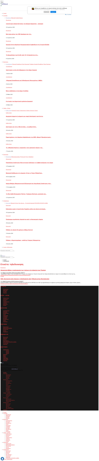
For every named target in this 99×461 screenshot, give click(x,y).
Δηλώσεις (5, 304)
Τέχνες (4, 330)
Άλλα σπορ (5, 359)
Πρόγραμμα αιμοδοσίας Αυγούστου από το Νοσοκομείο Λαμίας (24, 219)
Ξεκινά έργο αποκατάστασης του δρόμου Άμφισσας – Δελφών (24, 24)
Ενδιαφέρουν (6, 200)
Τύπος (4, 320)
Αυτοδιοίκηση (9, 66)
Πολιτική (5, 311)
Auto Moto (5, 358)
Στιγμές (4, 300)
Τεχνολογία (5, 343)
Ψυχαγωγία (5, 329)
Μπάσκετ (5, 354)
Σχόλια (4, 305)
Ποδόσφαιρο (6, 349)
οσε (7, 275)
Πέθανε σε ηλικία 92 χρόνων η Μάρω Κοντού (19, 230)
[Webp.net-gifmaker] (25, 10)
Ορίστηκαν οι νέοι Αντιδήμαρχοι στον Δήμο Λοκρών (21, 70)
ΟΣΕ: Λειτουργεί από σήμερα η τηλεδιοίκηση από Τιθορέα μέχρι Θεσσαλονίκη (25, 279)
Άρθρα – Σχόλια (6, 108)
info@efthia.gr (15, 368)
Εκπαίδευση (5, 313)
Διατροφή (5, 344)
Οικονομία (5, 315)
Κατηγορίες (5, 62)
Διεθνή (7, 353)
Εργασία (5, 318)
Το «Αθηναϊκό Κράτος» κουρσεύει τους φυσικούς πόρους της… (24, 147)
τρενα (29, 275)
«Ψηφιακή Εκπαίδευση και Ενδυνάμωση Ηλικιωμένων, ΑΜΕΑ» (24, 80)
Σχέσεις (5, 339)
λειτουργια (8, 283)
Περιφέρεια (8, 20)
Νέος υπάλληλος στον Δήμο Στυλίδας (17, 91)
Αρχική (4, 13)
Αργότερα (46, 12)
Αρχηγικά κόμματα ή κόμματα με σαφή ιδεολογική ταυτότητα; (24, 116)
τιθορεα (26, 283)
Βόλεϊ (4, 355)
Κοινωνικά (8, 205)
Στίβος (4, 356)
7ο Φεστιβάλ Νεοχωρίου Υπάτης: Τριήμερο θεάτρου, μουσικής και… (26, 194)
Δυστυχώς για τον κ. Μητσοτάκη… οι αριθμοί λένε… (21, 127)
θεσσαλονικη (3, 283)
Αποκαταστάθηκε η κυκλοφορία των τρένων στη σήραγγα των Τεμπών (23, 270)
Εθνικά (7, 352)
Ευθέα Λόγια (9, 112)
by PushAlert (68, 14)
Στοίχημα (5, 360)
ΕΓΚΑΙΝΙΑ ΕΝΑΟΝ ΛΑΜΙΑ (9, 341)
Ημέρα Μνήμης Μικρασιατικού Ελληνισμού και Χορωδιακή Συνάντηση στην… (28, 183)
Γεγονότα (5, 15)
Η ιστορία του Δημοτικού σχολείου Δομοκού (19, 101)
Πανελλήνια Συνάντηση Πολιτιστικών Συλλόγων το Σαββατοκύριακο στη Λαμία (29, 162)
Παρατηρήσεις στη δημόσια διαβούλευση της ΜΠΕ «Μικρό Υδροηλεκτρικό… (28, 137)
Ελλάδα (2, 276)
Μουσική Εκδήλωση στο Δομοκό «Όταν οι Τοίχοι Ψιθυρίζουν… (24, 173)
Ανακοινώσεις (6, 301)
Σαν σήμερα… (6, 340)
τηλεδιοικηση (25, 275)
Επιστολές (5, 299)
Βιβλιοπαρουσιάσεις (7, 328)
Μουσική (5, 338)
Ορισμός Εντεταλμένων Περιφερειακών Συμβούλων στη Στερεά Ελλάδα (27, 44)
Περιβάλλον (5, 319)
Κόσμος (5, 292)
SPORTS (5, 409)
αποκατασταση (4, 275)
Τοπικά (7, 350)
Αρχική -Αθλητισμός (7, 247)
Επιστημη (5, 321)
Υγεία (4, 314)
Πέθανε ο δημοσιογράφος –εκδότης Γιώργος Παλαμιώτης (23, 240)
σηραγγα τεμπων (18, 275)
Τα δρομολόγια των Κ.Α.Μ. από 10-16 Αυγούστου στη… (22, 55)
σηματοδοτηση (11, 275)
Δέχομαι (53, 12)
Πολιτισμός (5, 154)
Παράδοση (5, 331)
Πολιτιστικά (8, 159)
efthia (4, 272)
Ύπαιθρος (5, 316)
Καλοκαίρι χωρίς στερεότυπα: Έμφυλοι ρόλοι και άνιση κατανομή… (26, 209)
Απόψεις (5, 302)
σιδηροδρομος (15, 283)
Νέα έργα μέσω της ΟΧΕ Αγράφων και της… (19, 34)
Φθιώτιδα (5, 290)
